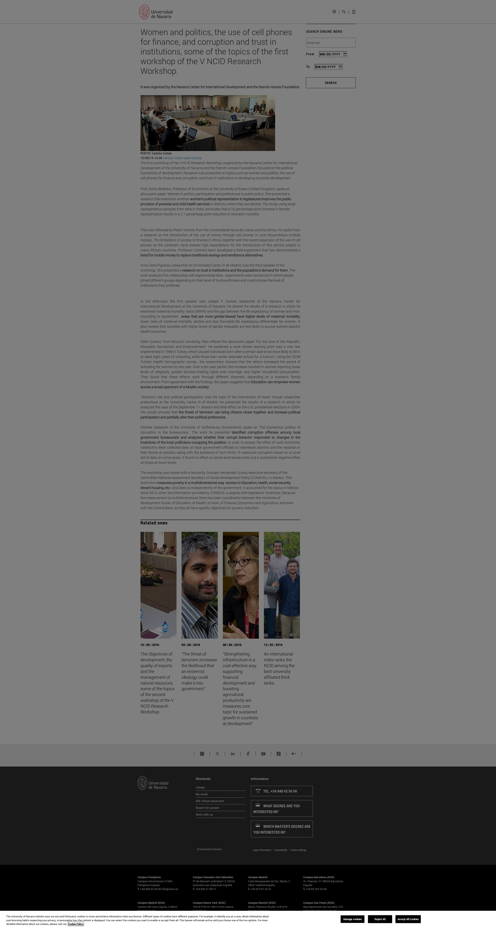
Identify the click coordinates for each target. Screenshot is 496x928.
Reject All (380, 919)
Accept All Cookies (408, 919)
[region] (248, 919)
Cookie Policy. (76, 924)
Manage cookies (352, 919)
